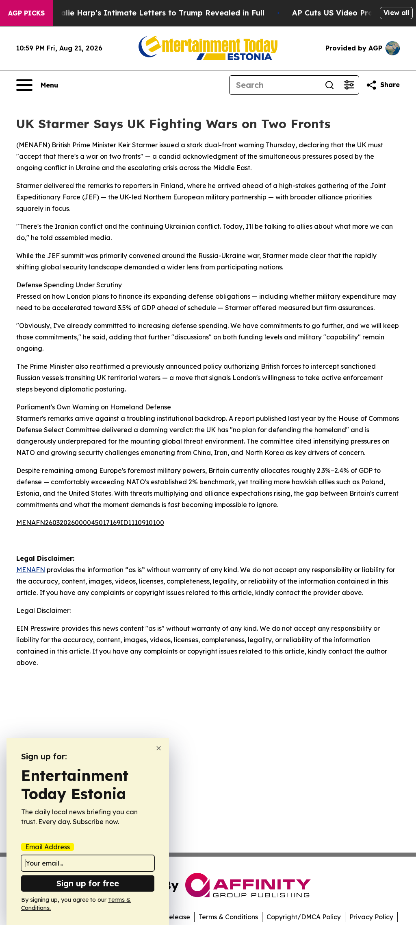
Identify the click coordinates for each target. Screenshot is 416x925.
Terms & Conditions (228, 917)
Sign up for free (87, 883)
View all (396, 13)
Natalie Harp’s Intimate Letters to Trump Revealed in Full (155, 12)
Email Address (47, 847)
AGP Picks (26, 13)
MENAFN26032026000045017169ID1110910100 (90, 522)
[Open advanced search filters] (349, 85)
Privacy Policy (371, 917)
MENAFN (33, 145)
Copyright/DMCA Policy (303, 917)
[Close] (158, 748)
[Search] (329, 85)
